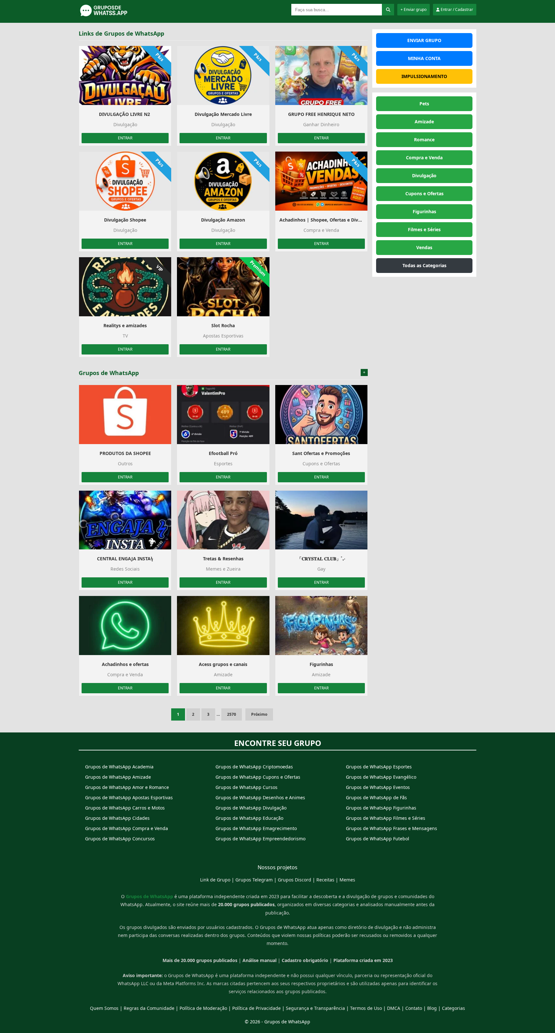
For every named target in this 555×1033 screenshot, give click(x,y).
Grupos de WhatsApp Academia (119, 767)
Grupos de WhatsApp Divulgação (251, 808)
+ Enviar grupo (414, 9)
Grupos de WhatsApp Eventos (378, 787)
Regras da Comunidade (149, 1008)
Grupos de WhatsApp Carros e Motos (125, 808)
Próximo (259, 714)
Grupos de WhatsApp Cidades (117, 818)
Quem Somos (104, 1008)
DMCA (393, 1008)
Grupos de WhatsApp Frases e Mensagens (391, 828)
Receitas (325, 880)
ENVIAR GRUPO (424, 40)
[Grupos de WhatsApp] (119, 15)
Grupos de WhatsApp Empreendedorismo (260, 839)
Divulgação (424, 175)
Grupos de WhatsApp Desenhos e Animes (260, 797)
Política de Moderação (203, 1008)
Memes (347, 880)
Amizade (424, 121)
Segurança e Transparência (315, 1008)
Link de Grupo (215, 880)
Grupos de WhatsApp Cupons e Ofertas (258, 777)
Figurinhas (424, 211)
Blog (432, 1008)
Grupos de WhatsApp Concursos (120, 839)
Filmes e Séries (424, 229)
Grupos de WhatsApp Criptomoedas (254, 767)
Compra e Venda (424, 157)
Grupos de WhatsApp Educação (249, 818)
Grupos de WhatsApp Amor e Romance (127, 787)
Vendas (424, 247)
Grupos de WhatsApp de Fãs (376, 797)
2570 (231, 714)
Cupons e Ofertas (424, 193)
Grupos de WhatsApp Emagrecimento (256, 828)
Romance (424, 139)
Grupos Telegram (254, 880)
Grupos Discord (294, 880)
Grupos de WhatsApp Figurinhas (381, 808)
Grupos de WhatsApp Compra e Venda (126, 828)
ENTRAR (125, 138)
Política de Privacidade (256, 1008)
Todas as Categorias (424, 265)
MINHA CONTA (424, 58)
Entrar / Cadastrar (456, 9)
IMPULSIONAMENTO (424, 76)
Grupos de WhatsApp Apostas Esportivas (129, 797)
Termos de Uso (366, 1008)
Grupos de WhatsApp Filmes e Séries (385, 818)
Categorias (453, 1008)
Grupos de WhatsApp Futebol (377, 839)
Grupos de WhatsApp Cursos (247, 787)
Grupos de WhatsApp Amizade (118, 777)
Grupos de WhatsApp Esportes (379, 767)
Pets (424, 104)
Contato (413, 1008)
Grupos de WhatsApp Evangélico (381, 777)
